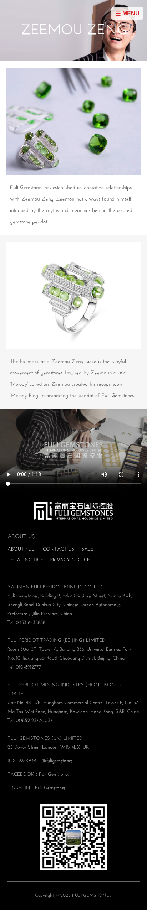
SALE (87, 549)
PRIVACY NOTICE (70, 560)
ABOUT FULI (21, 549)
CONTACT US (58, 549)
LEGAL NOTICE (25, 560)
